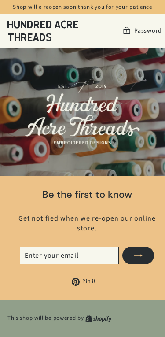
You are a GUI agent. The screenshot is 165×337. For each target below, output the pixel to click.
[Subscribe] (138, 255)
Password (148, 31)
